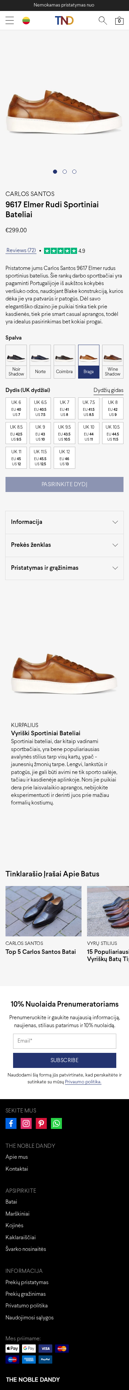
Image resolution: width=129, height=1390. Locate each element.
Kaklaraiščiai (21, 1237)
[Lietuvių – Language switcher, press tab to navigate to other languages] (29, 20)
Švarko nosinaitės (26, 1249)
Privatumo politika (27, 1305)
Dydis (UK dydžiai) (28, 390)
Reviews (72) (21, 250)
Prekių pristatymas (27, 1282)
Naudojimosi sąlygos (30, 1317)
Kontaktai (17, 1169)
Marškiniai (18, 1214)
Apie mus (17, 1157)
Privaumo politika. (83, 1082)
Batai (11, 1202)
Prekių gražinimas (26, 1294)
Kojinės (14, 1225)
